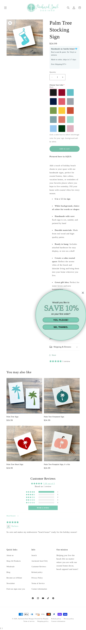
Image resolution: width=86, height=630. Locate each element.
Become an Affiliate (14, 578)
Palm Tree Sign (12, 417)
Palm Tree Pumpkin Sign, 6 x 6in (57, 464)
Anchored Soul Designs (26, 619)
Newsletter (10, 583)
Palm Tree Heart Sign (14, 464)
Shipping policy (42, 621)
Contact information (39, 589)
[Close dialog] (83, 293)
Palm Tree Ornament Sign (54, 417)
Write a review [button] (43, 508)
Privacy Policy (37, 578)
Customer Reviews (38, 567)
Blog (8, 572)
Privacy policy (69, 619)
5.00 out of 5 (49, 483)
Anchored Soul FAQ (39, 561)
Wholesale (10, 567)
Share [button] (54, 355)
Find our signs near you (15, 589)
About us (10, 555)
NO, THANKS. (61, 327)
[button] (5, 8)
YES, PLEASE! (60, 320)
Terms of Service (38, 583)
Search (34, 555)
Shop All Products (13, 561)
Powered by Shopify (41, 619)
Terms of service (29, 621)
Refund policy (37, 572)
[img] (12, 522)
